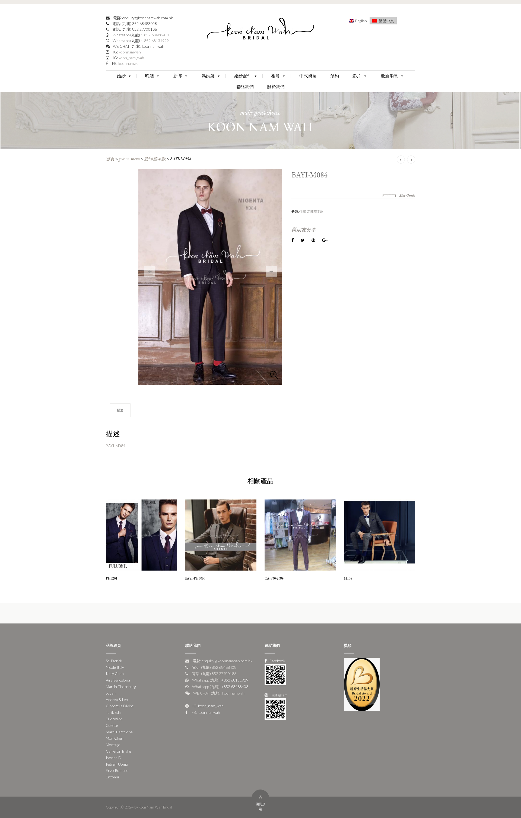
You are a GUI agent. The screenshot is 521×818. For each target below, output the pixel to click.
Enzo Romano (117, 770)
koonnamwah (129, 52)
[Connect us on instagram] (275, 708)
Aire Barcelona (118, 680)
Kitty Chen (115, 673)
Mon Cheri (114, 738)
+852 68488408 (155, 35)
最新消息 (389, 76)
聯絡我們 (245, 87)
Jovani (111, 693)
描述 (120, 410)
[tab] (120, 410)
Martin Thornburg (121, 686)
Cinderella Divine (120, 706)
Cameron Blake (118, 751)
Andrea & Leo (117, 699)
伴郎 (302, 211)
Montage (113, 744)
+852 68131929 (155, 40)
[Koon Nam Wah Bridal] (260, 30)
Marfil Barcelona (119, 732)
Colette (112, 725)
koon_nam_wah (131, 57)
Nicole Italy (115, 667)
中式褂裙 (308, 76)
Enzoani (112, 777)
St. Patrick (114, 660)
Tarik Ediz (113, 712)
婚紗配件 (243, 76)
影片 (356, 76)
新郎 (177, 76)
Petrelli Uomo (117, 764)
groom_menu (129, 159)
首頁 (110, 159)
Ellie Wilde (114, 719)
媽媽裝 (208, 76)
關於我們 (276, 87)
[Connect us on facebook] (275, 674)
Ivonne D (113, 757)
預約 (334, 76)
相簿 (275, 76)
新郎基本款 (155, 159)
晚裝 (149, 76)
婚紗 (121, 76)
